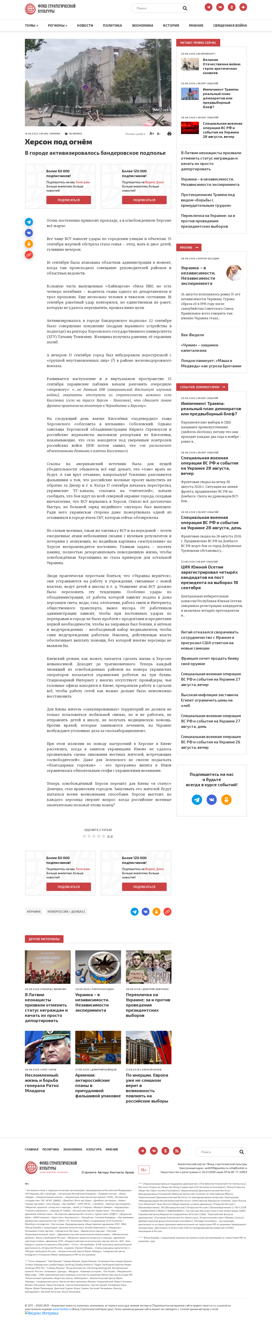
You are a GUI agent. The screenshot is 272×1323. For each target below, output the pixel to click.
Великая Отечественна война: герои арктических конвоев (222, 66)
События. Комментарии (199, 387)
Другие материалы (44, 939)
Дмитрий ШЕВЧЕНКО (155, 989)
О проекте (89, 1172)
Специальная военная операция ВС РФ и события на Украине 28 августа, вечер (222, 130)
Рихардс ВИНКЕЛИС (54, 989)
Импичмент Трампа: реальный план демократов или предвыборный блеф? (221, 98)
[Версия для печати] (169, 133)
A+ (152, 133)
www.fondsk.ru (61, 1309)
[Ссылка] (29, 255)
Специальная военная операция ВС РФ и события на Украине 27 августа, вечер (211, 679)
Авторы (103, 1172)
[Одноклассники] (29, 244)
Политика (112, 25)
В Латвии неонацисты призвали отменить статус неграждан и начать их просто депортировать (46, 1007)
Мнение (196, 25)
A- (159, 133)
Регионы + (58, 25)
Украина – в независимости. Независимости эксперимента (92, 1002)
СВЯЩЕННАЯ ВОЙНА (230, 25)
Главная (31, 1149)
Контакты (117, 1172)
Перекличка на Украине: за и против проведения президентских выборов (148, 1005)
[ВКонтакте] (29, 233)
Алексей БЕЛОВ (151, 1069)
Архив (129, 1172)
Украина (34, 911)
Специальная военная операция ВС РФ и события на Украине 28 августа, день (211, 522)
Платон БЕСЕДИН (102, 989)
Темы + (31, 25)
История (171, 25)
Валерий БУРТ (206, 53)
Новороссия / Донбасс (66, 911)
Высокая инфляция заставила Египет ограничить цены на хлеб (209, 700)
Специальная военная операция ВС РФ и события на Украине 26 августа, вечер (211, 742)
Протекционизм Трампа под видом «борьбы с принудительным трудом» (208, 200)
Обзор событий (207, 83)
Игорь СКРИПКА (50, 133)
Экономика (143, 25)
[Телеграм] (29, 222)
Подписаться (69, 200)
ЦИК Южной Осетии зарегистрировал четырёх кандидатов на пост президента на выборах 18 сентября (209, 577)
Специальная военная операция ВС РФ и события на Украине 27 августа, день (211, 721)
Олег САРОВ (48, 1069)
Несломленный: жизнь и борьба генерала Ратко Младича (42, 1082)
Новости (85, 25)
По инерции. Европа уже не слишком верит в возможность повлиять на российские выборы (147, 1087)
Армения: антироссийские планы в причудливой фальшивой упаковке (98, 1085)
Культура (94, 1149)
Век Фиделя (192, 334)
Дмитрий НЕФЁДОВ (103, 1069)
